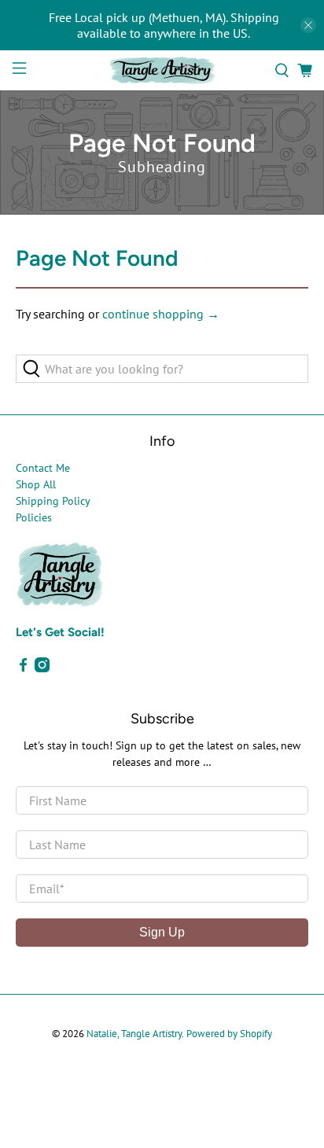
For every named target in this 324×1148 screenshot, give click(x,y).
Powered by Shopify (229, 1033)
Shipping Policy (53, 501)
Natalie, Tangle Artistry (134, 1033)
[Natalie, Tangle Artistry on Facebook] (23, 668)
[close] (308, 25)
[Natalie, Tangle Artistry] (162, 70)
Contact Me (43, 468)
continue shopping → (160, 314)
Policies (34, 517)
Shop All (36, 484)
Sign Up (162, 932)
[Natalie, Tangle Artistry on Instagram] (42, 668)
